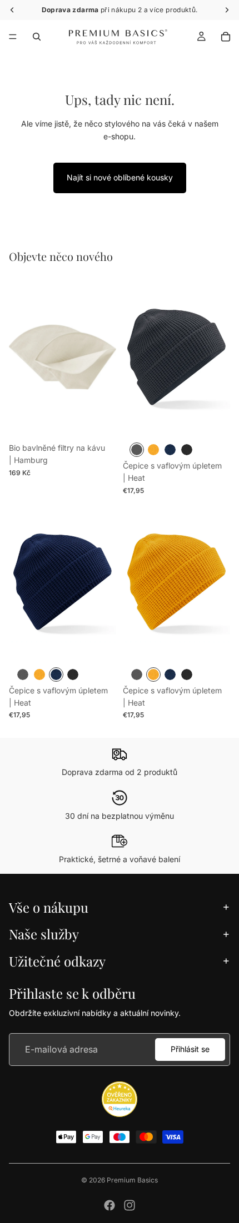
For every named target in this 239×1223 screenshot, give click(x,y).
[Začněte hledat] (36, 36)
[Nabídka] (13, 36)
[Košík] (225, 36)
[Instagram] (129, 1205)
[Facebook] (109, 1205)
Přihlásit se (190, 1049)
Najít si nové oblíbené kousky (120, 177)
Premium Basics (132, 1180)
